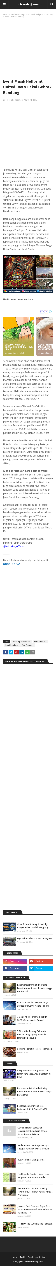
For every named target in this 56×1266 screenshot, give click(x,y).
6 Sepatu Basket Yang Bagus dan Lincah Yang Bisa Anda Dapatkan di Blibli (34, 1073)
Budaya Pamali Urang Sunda (30, 1159)
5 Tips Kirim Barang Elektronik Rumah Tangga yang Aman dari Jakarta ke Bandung (32, 1034)
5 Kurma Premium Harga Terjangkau (34, 1049)
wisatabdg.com (13, 100)
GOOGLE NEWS (12, 564)
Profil (22, 1257)
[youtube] (41, 961)
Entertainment (40, 642)
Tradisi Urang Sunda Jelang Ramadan (35, 1223)
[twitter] (41, 968)
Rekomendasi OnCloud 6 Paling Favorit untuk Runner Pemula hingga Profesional (34, 988)
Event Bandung (11, 645)
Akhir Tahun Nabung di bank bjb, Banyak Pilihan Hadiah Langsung (33, 926)
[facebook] (15, 968)
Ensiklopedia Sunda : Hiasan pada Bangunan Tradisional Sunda (33, 1176)
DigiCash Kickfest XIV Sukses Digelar (34, 938)
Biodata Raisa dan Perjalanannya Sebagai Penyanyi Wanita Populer (33, 1004)
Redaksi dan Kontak (36, 1257)
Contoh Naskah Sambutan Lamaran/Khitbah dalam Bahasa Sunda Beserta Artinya (32, 1131)
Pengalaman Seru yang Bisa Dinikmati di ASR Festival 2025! (32, 1108)
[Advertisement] (28, 47)
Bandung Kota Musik (21, 642)
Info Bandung (18, 14)
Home (14, 1257)
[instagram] (15, 961)
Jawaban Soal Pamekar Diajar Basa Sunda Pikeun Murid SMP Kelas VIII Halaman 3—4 (34, 1209)
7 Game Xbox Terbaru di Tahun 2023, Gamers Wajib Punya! (32, 1018)
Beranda (6, 14)
